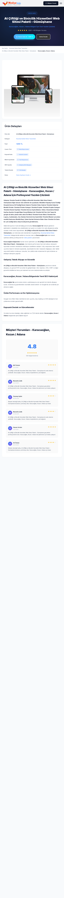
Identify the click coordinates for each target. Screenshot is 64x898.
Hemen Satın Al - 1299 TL (25, 36)
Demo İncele (43, 37)
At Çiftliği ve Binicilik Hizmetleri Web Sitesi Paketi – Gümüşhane (19, 51)
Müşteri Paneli (52, 3)
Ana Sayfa (5, 48)
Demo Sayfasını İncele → (23, 175)
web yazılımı (28, 238)
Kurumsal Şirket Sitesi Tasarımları (18, 48)
